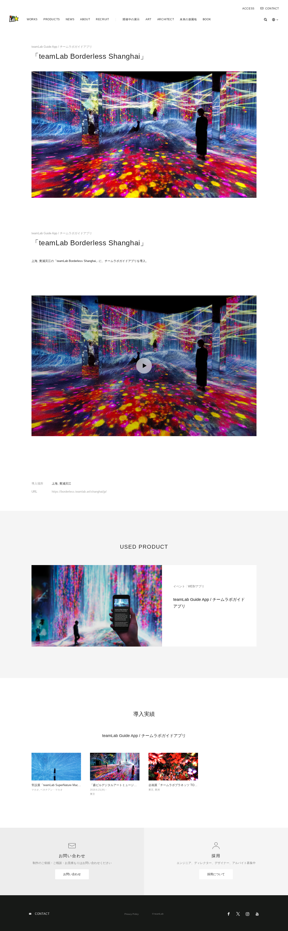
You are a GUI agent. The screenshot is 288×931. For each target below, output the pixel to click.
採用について (216, 874)
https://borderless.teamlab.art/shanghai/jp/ (79, 491)
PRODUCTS (51, 19)
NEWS (70, 19)
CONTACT (272, 8)
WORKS (32, 19)
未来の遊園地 (188, 19)
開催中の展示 (131, 19)
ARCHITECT (165, 19)
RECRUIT (102, 19)
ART (148, 19)
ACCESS (248, 8)
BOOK (207, 19)
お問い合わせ (72, 874)
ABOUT (85, 19)
